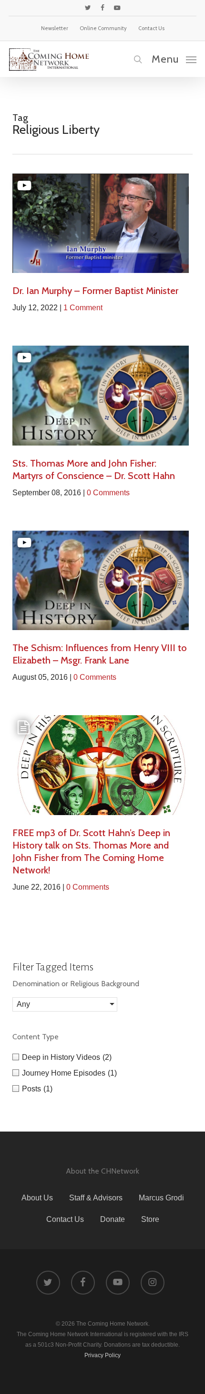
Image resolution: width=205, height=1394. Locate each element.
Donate (112, 1219)
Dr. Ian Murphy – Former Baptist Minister (95, 290)
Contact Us (65, 1219)
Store (150, 1219)
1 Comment (82, 308)
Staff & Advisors (96, 1198)
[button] (174, 59)
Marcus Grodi (161, 1198)
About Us (37, 1198)
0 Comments (108, 493)
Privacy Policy (102, 1355)
